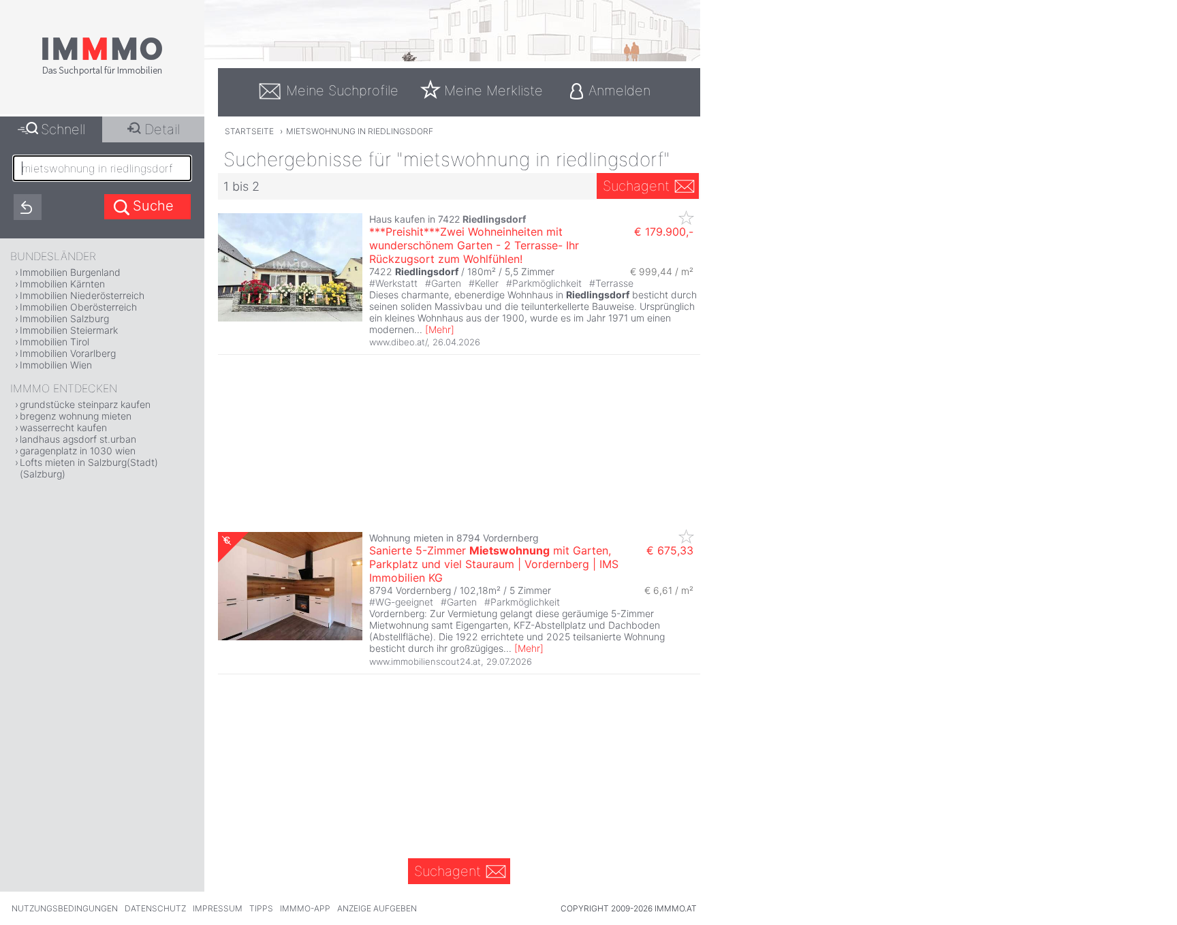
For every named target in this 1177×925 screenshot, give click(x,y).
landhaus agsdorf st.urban (78, 439)
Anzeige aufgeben (377, 908)
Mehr (439, 329)
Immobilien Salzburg (64, 318)
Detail (162, 129)
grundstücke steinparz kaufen (85, 404)
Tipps (261, 908)
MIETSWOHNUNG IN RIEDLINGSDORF (359, 131)
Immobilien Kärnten (62, 283)
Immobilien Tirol (54, 341)
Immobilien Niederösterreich (82, 295)
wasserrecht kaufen (63, 427)
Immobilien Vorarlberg (68, 353)
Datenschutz (155, 908)
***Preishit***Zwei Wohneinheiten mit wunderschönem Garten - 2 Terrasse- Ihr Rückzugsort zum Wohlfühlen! (474, 245)
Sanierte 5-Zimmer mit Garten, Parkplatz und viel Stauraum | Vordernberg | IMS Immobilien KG (493, 564)
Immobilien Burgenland (70, 272)
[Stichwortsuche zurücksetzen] (28, 207)
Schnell (63, 129)
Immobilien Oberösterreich (78, 307)
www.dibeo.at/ (398, 341)
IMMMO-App (305, 908)
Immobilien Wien (56, 365)
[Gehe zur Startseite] (102, 73)
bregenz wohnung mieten (75, 416)
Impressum (217, 908)
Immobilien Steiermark (69, 330)
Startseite (249, 131)
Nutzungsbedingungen (65, 908)
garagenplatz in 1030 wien (78, 450)
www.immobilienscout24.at (425, 661)
